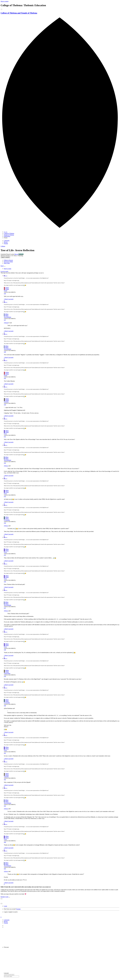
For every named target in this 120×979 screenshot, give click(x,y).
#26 (5, 293)
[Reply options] (4, 266)
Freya (6, 275)
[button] (3, 246)
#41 (5, 753)
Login (6, 896)
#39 (5, 676)
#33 (5, 496)
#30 (5, 404)
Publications (7, 236)
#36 (5, 581)
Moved (17, 254)
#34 (5, 523)
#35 (5, 555)
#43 (5, 806)
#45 (5, 868)
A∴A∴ (6, 232)
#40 (5, 705)
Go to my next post (9, 974)
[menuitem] (8, 260)
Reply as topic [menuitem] (7, 268)
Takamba (6, 776)
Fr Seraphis (7, 520)
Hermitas (6, 401)
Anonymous (7, 673)
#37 (5, 608)
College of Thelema (9, 233)
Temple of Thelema (9, 235)
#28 (5, 352)
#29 (5, 378)
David (5, 290)
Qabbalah (21, 254)
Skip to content (4, 1)
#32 (5, 463)
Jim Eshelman (7, 317)
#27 (5, 320)
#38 (5, 649)
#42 (5, 779)
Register (3, 896)
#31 (5, 436)
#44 (5, 842)
